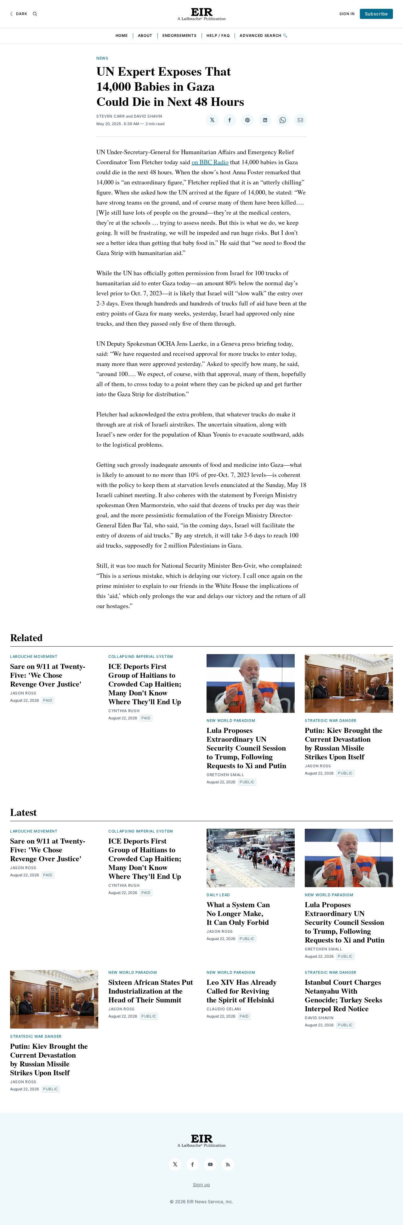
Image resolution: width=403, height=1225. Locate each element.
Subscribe (376, 13)
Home (122, 35)
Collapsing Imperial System (140, 656)
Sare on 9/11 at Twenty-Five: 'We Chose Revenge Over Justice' (47, 674)
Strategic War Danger (330, 720)
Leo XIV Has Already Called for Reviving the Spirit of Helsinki (242, 990)
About (145, 35)
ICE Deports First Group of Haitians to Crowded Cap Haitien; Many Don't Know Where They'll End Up (144, 683)
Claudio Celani (224, 1009)
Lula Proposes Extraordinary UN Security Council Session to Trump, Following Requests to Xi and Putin (246, 747)
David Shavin (148, 116)
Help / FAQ (218, 35)
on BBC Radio (210, 162)
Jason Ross (23, 693)
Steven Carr (110, 116)
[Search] (34, 13)
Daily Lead (218, 894)
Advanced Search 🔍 (263, 35)
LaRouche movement (34, 656)
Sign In (347, 13)
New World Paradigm (231, 720)
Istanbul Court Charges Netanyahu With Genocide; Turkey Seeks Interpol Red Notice (343, 995)
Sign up (201, 1184)
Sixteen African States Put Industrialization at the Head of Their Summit (150, 990)
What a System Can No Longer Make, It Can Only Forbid (238, 913)
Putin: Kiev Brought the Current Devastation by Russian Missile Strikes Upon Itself (344, 743)
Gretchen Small (225, 774)
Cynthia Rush (123, 710)
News (102, 58)
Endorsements (179, 35)
